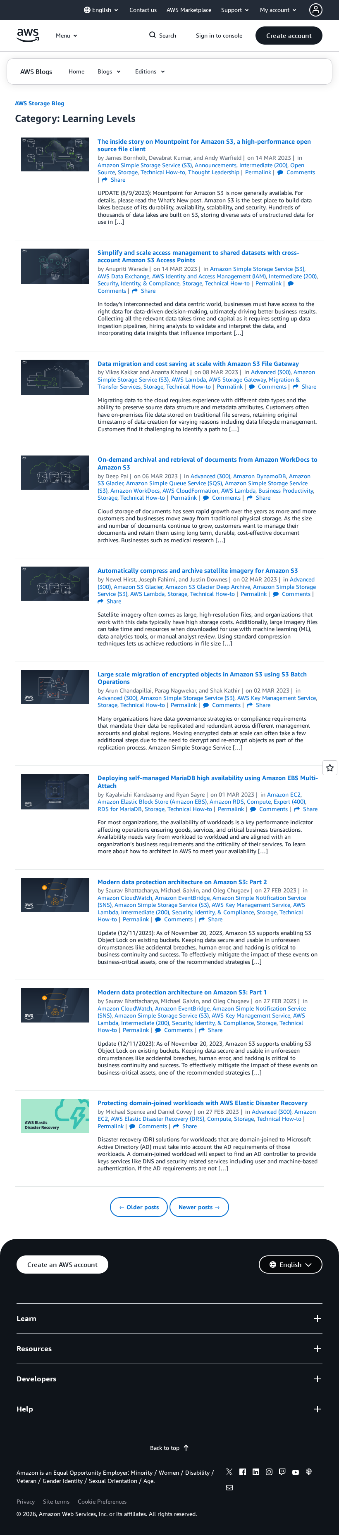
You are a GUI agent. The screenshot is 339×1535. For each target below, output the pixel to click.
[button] (288, 35)
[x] (229, 1473)
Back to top (164, 1447)
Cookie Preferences (102, 1501)
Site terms (56, 1501)
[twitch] (282, 1473)
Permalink (258, 172)
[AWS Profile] (315, 10)
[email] (229, 1488)
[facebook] (242, 1473)
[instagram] (269, 1473)
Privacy (26, 1501)
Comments (300, 172)
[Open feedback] (329, 767)
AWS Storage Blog (39, 103)
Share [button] (117, 179)
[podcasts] (309, 1473)
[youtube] (295, 1473)
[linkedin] (256, 1473)
